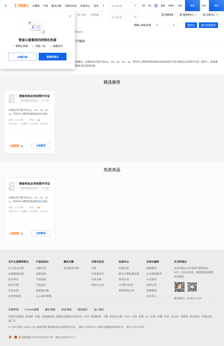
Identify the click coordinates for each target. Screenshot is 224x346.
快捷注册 (22, 57)
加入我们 (99, 309)
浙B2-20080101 (88, 327)
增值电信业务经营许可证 (34, 96)
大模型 (36, 5)
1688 (86, 316)
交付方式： (14, 124)
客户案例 (78, 41)
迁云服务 (151, 279)
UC (147, 316)
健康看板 (151, 290)
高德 (141, 316)
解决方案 (56, 5)
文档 (93, 268)
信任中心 (151, 296)
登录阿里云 (53, 56)
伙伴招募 (94, 14)
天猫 (37, 316)
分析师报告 (14, 296)
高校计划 (124, 279)
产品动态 (41, 279)
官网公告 (151, 284)
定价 (96, 5)
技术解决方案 (71, 268)
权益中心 (85, 5)
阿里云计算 (116, 316)
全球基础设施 (16, 273)
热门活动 (82, 14)
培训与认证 (97, 284)
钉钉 (166, 316)
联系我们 (83, 309)
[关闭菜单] (5, 5)
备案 (163, 5)
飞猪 (105, 316)
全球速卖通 (48, 316)
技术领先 (13, 279)
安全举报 (66, 309)
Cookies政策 (32, 309)
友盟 (153, 316)
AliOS (127, 316)
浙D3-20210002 (135, 327)
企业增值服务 (154, 273)
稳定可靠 (13, 284)
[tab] (78, 41)
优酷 (159, 316)
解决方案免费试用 (129, 273)
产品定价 (41, 284)
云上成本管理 (43, 296)
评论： (33, 120)
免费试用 (41, 273)
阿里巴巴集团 (16, 316)
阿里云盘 (207, 316)
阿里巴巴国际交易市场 (68, 316)
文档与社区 (71, 5)
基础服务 (151, 268)
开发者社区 (97, 273)
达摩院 (184, 316)
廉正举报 (50, 309)
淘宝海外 (195, 316)
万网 (134, 316)
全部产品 (41, 268)
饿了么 (12, 320)
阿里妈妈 (96, 316)
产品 (45, 5)
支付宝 (175, 316)
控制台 (171, 5)
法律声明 (13, 309)
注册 (180, 5)
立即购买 (41, 145)
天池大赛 (96, 279)
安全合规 (13, 290)
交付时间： (35, 124)
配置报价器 (42, 290)
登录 (192, 5)
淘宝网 (29, 316)
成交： (12, 120)
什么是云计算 (16, 268)
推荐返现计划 (126, 290)
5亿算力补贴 (126, 284)
